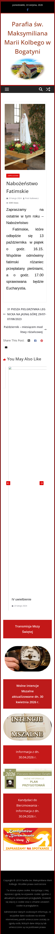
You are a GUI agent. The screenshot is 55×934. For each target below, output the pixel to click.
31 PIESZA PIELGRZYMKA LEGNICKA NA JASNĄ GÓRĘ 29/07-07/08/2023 (26, 314)
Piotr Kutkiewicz (32, 198)
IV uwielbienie (16, 599)
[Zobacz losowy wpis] (48, 89)
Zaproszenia (12, 176)
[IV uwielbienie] (25, 369)
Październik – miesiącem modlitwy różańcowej (23, 329)
